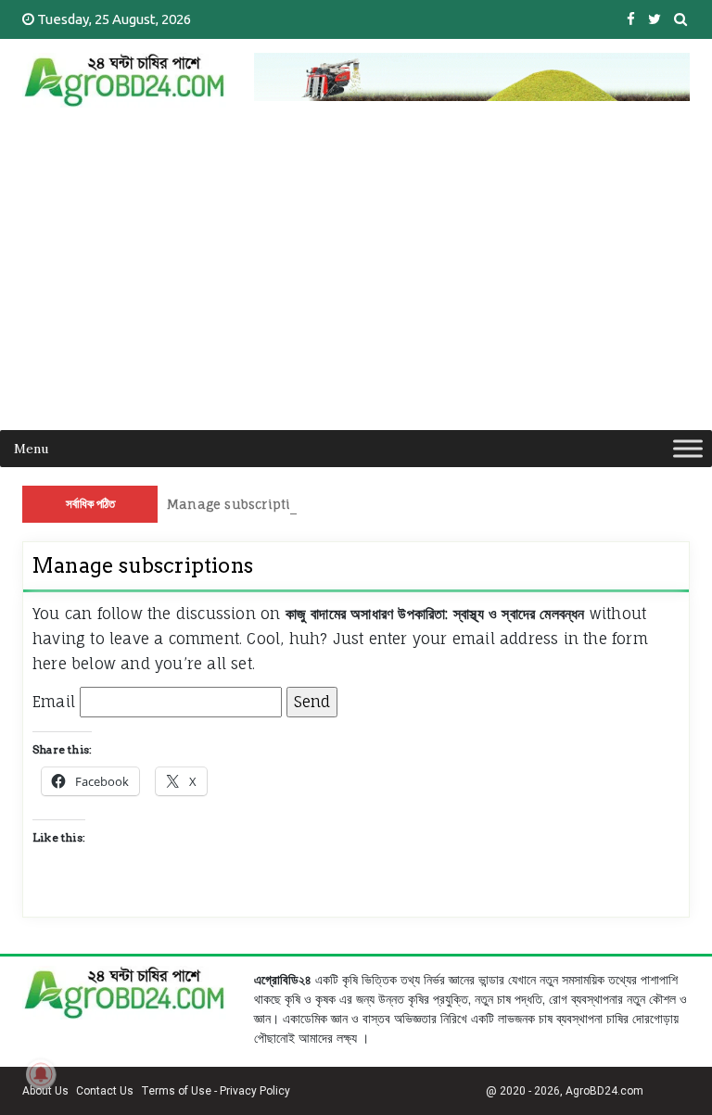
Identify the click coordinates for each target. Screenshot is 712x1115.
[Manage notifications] (41, 1074)
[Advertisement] (356, 291)
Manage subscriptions (240, 504)
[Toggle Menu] (688, 448)
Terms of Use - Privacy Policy (215, 1090)
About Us (45, 1090)
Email (53, 701)
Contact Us (105, 1090)
